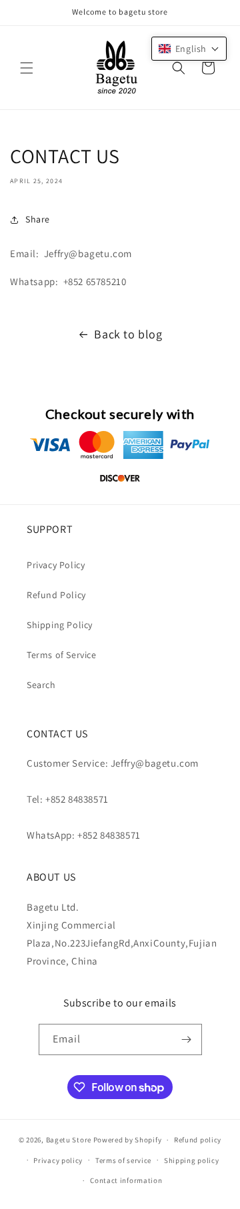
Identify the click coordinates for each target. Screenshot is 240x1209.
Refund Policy (56, 595)
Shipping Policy (60, 625)
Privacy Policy (56, 565)
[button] (26, 68)
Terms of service (123, 1160)
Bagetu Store (68, 1139)
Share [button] (37, 219)
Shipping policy (191, 1160)
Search (41, 685)
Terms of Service (62, 655)
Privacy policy (58, 1160)
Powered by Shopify (127, 1139)
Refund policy (197, 1139)
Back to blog (128, 334)
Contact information (126, 1180)
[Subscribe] (186, 1039)
